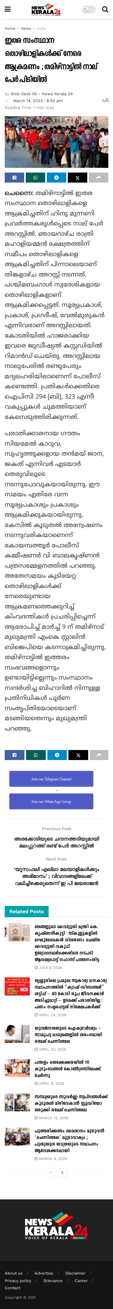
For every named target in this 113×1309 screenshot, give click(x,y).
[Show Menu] (8, 9)
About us (14, 1273)
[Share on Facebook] (14, 178)
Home (10, 28)
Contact (12, 1288)
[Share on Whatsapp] (35, 178)
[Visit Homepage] (46, 9)
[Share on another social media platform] (98, 178)
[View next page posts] (62, 1172)
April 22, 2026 (52, 1049)
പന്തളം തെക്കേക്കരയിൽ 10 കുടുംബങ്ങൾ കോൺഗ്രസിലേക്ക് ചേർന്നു (67, 1069)
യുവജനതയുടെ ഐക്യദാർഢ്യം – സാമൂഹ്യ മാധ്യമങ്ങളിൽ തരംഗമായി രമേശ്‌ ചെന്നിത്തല (68, 1034)
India (41, 28)
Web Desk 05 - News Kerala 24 (42, 93)
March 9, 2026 (52, 1158)
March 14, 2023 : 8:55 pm (38, 100)
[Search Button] (105, 9)
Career (81, 1280)
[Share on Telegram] (56, 178)
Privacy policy (18, 1280)
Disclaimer (75, 1273)
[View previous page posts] (51, 1172)
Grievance (53, 1280)
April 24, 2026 (52, 1015)
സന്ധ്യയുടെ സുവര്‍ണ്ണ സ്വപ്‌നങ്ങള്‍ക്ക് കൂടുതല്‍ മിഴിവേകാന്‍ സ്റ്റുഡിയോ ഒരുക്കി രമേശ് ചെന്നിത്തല (71, 1103)
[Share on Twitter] (77, 178)
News (26, 28)
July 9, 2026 (50, 967)
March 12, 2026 (53, 1118)
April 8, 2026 (51, 1083)
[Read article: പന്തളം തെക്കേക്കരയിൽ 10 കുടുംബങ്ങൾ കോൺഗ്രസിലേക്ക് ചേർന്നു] (17, 1068)
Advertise (44, 1273)
